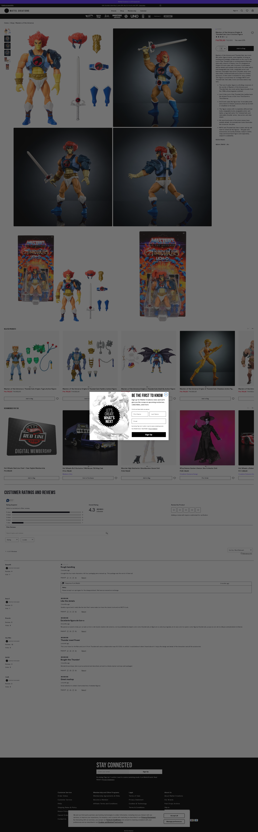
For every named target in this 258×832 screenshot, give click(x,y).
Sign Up (148, 434)
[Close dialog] (166, 394)
